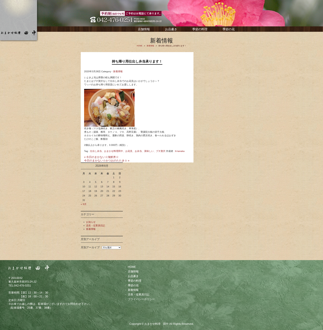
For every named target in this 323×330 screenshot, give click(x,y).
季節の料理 (199, 29)
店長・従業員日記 (95, 225)
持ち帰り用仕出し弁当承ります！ (137, 61)
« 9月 (83, 204)
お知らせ (91, 222)
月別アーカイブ (90, 247)
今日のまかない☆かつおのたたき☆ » (106, 160)
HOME (132, 266)
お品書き (171, 29)
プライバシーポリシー (141, 299)
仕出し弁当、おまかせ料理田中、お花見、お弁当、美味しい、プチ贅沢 (127, 151)
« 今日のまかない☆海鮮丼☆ (101, 157)
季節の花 (229, 29)
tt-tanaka (180, 151)
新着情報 (118, 71)
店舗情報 (144, 29)
